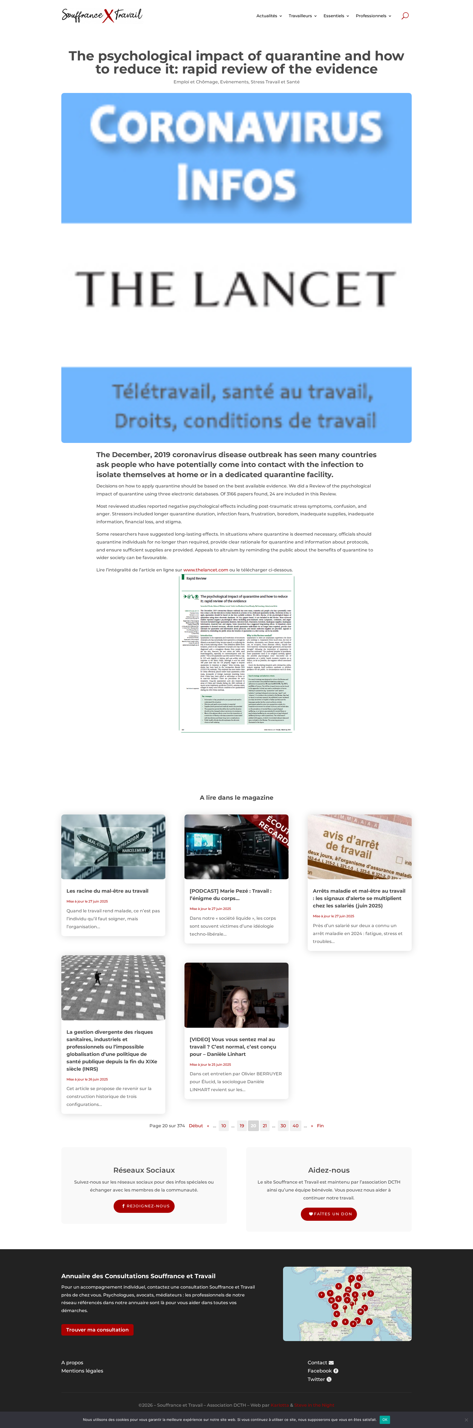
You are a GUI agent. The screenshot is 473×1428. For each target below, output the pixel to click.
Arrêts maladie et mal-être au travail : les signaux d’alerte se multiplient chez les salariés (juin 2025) (359, 898)
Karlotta (280, 1405)
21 (265, 1125)
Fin (320, 1125)
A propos (72, 1363)
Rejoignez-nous (148, 1206)
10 (223, 1125)
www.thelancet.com (205, 570)
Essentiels (334, 15)
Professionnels (371, 15)
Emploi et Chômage (196, 81)
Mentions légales (82, 1371)
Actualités (266, 15)
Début (196, 1125)
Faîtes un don (333, 1213)
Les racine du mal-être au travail (107, 891)
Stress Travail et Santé (275, 81)
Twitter (316, 1379)
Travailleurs (300, 15)
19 (242, 1125)
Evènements (234, 81)
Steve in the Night (314, 1405)
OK (385, 1419)
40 (296, 1125)
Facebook (320, 1371)
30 (283, 1125)
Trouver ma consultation (97, 1330)
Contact (317, 1363)
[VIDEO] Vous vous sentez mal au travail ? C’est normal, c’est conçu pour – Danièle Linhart (233, 1046)
